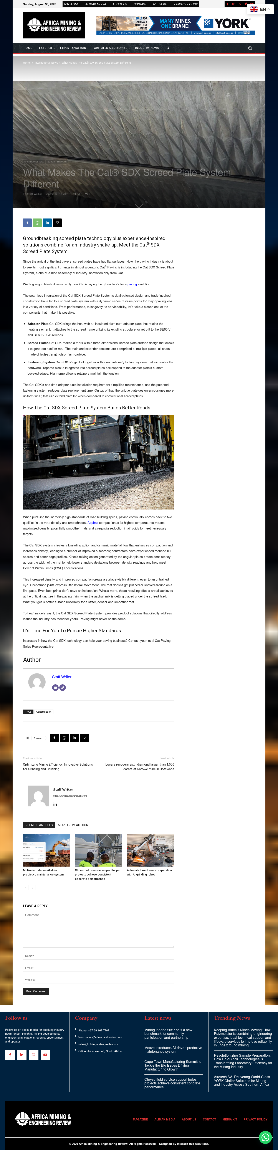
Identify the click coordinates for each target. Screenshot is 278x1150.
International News (46, 63)
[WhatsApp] (37, 222)
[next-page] (32, 887)
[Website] (62, 687)
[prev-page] (25, 887)
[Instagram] (234, 4)
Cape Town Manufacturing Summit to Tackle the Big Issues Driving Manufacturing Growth (172, 1065)
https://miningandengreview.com (70, 795)
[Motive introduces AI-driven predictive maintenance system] (46, 850)
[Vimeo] (246, 4)
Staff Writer (34, 193)
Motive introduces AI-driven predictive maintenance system (173, 1049)
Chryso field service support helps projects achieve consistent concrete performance (97, 874)
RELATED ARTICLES (39, 825)
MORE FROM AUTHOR (73, 825)
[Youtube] (252, 4)
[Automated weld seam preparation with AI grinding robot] (150, 850)
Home (27, 63)
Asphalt (93, 522)
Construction (43, 711)
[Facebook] (228, 4)
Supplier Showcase (57, 161)
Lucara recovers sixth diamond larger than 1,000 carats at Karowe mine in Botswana (140, 767)
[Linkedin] (47, 222)
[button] (250, 48)
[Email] (57, 222)
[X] (240, 4)
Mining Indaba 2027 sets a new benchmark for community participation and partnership (168, 1033)
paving (132, 284)
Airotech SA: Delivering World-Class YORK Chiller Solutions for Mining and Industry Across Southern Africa (242, 1080)
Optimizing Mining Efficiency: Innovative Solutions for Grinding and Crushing (58, 767)
